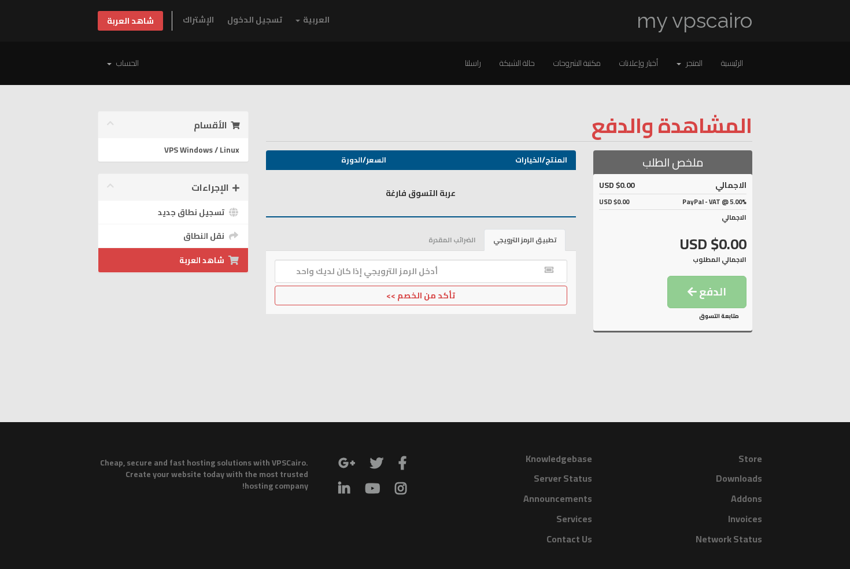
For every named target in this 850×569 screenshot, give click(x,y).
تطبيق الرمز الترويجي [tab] (524, 240)
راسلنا (473, 63)
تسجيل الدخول (254, 19)
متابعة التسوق (719, 316)
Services (574, 518)
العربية (315, 19)
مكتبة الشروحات (577, 63)
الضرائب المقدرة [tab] (452, 240)
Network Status (729, 539)
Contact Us (569, 539)
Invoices (745, 518)
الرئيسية (732, 63)
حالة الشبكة (517, 63)
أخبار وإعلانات (638, 63)
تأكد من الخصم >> (420, 295)
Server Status (563, 478)
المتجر (692, 63)
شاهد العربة (130, 20)
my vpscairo (694, 20)
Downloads (739, 478)
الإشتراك (198, 19)
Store (750, 458)
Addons (746, 498)
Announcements (557, 498)
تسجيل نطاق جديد (193, 212)
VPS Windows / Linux (201, 149)
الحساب (126, 63)
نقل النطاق (205, 235)
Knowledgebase (559, 458)
